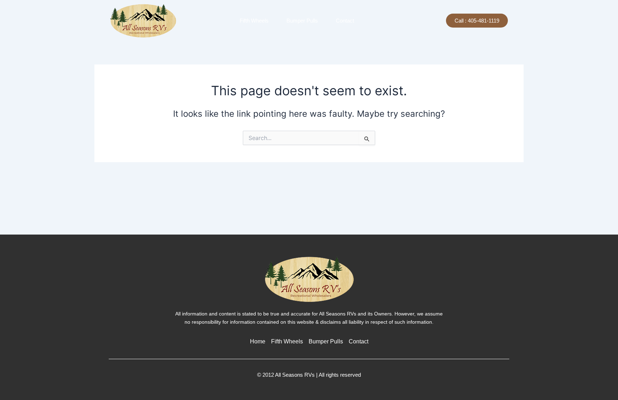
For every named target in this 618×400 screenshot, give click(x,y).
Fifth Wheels (254, 21)
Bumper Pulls (302, 21)
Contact (345, 21)
